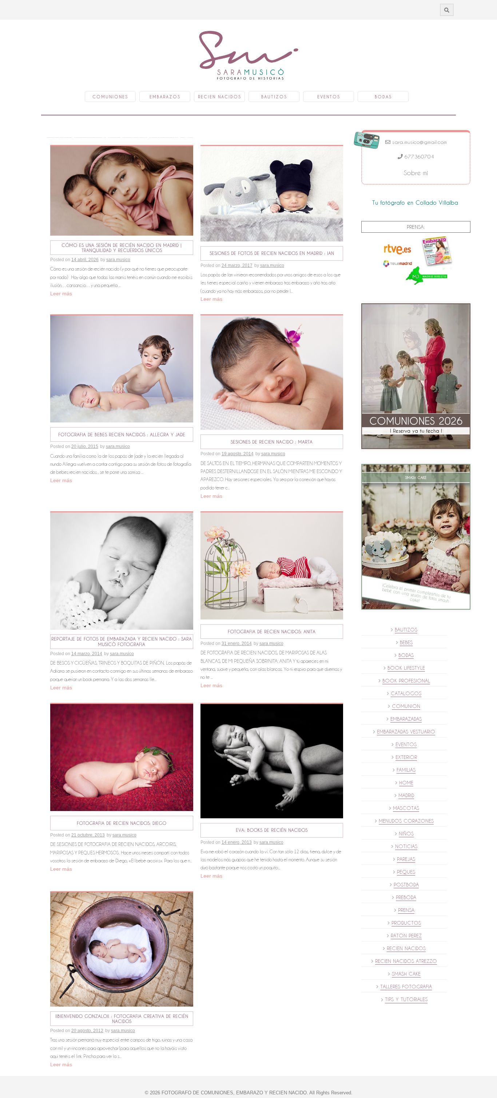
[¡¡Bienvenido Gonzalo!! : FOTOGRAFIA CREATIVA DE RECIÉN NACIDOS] (121, 949)
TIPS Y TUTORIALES (406, 999)
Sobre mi (416, 172)
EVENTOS (406, 744)
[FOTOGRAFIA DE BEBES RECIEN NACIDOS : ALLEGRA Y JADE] (121, 368)
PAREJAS (406, 859)
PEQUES (406, 871)
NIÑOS (406, 833)
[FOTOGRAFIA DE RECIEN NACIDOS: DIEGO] (121, 757)
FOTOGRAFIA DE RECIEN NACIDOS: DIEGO (121, 823)
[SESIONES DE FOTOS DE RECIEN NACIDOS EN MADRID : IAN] (271, 193)
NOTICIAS (406, 846)
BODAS (406, 655)
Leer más (61, 293)
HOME (406, 782)
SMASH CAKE (406, 973)
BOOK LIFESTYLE (406, 667)
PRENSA (406, 910)
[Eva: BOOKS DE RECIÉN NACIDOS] (271, 760)
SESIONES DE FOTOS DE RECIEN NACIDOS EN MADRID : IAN (272, 253)
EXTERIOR (406, 757)
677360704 (418, 157)
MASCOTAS (406, 808)
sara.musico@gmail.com (418, 142)
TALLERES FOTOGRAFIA (406, 986)
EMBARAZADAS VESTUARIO (406, 731)
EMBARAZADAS (406, 718)
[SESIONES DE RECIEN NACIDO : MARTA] (271, 372)
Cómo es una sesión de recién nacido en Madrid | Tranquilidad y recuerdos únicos (121, 248)
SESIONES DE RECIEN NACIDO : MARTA (272, 441)
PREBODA (406, 897)
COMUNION (406, 706)
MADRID (406, 795)
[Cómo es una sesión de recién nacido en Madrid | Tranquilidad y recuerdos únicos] (121, 190)
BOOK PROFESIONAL (406, 680)
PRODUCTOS (406, 922)
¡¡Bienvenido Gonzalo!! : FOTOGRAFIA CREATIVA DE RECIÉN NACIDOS (121, 1019)
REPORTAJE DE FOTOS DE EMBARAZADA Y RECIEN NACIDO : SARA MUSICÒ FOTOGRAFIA (121, 641)
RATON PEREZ (406, 935)
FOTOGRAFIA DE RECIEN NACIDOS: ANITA (271, 631)
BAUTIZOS (406, 629)
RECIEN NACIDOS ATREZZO (406, 961)
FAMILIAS (406, 769)
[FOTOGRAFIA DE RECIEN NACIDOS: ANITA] (271, 565)
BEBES (406, 642)
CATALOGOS (406, 693)
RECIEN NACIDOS (406, 948)
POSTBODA (406, 884)
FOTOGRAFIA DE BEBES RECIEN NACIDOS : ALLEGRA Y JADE (121, 434)
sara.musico (118, 259)
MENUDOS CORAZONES (406, 820)
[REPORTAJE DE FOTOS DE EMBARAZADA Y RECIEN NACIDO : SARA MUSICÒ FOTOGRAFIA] (121, 570)
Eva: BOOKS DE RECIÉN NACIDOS (271, 830)
